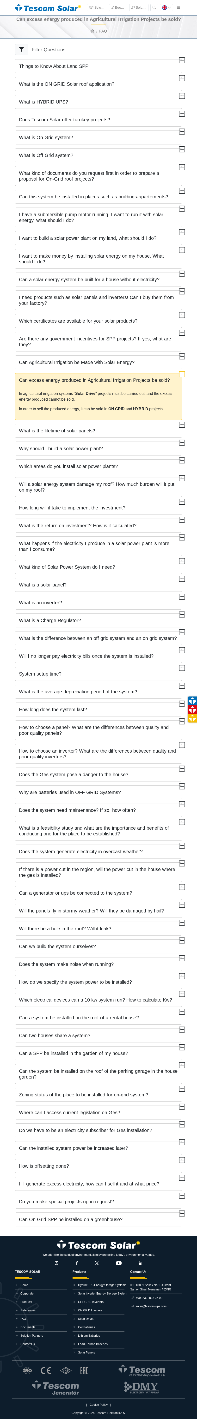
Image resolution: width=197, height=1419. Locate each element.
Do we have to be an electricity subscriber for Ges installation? (85, 1130)
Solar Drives (85, 1319)
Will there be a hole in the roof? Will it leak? (65, 928)
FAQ (23, 1319)
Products (26, 1302)
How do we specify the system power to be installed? (75, 982)
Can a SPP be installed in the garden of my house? (73, 1053)
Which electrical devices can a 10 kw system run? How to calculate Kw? (95, 999)
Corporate (27, 1293)
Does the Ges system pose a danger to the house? (73, 774)
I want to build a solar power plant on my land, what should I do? (87, 238)
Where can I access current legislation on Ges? (69, 1112)
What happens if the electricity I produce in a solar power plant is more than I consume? (94, 546)
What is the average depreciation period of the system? (78, 691)
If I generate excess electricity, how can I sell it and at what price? (89, 1183)
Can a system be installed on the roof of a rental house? (79, 1017)
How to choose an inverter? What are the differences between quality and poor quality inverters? (97, 753)
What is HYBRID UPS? (43, 101)
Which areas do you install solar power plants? (68, 466)
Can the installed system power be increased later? (73, 1148)
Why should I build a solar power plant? (61, 448)
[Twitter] (97, 1263)
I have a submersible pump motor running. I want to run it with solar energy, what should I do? (91, 217)
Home (24, 1285)
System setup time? (40, 674)
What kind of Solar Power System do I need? (67, 567)
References (28, 1310)
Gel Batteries (86, 1327)
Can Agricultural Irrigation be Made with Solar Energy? (77, 362)
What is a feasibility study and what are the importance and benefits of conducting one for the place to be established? (94, 830)
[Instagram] (56, 1263)
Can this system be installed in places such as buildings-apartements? (93, 196)
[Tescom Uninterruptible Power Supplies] (141, 1370)
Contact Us (27, 1344)
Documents (27, 1327)
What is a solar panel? (43, 584)
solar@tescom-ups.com (150, 1306)
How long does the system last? (53, 709)
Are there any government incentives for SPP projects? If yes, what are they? (95, 341)
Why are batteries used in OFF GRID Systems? (70, 792)
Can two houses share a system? (54, 1035)
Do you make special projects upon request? (66, 1201)
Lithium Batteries (88, 1335)
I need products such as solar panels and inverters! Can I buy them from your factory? (96, 300)
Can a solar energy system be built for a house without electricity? (89, 279)
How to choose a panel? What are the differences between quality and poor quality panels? (94, 730)
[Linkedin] (140, 1263)
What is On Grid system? (46, 137)
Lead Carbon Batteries (92, 1344)
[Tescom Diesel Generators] (55, 1387)
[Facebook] (77, 1263)
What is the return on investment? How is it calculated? (77, 525)
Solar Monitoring (141, 7)
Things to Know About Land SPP (53, 66)
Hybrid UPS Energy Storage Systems (100, 1285)
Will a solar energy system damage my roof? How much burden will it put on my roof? (96, 487)
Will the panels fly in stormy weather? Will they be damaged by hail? (91, 910)
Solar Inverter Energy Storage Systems (100, 1293)
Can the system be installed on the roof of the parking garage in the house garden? (98, 1074)
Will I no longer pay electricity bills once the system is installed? (86, 656)
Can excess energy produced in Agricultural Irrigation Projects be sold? (94, 380)
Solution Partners (100, 7)
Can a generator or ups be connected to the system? (75, 893)
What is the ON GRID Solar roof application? (66, 84)
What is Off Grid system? (46, 155)
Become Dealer (120, 7)
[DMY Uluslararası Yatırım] (141, 1387)
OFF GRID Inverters (90, 1302)
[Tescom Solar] (48, 7)
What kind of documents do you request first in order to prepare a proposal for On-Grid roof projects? (89, 176)
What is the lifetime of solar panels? (57, 430)
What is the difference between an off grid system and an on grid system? (98, 638)
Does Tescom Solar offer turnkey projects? (64, 119)
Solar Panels (86, 1352)
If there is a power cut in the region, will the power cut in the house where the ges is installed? (97, 872)
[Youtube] (119, 1263)
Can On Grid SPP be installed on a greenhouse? (71, 1219)
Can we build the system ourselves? (57, 946)
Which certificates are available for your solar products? (78, 321)
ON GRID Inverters (89, 1310)
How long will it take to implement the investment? (72, 507)
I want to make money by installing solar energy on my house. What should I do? (91, 258)
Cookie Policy (99, 1404)
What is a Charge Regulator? (50, 620)
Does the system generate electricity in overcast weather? (81, 851)
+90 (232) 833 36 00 (148, 1298)
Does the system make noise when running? (66, 964)
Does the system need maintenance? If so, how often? (77, 810)
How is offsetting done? (44, 1166)
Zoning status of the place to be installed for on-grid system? (83, 1094)
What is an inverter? (40, 602)
